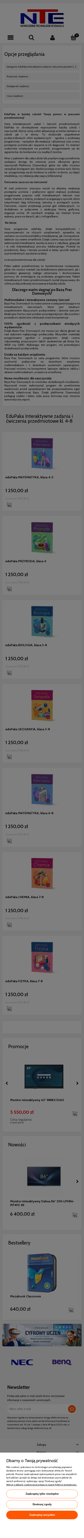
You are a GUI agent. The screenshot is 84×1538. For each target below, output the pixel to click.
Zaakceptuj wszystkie (42, 1514)
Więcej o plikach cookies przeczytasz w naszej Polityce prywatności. (41, 1484)
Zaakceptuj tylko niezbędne (42, 1493)
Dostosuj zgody (42, 1504)
